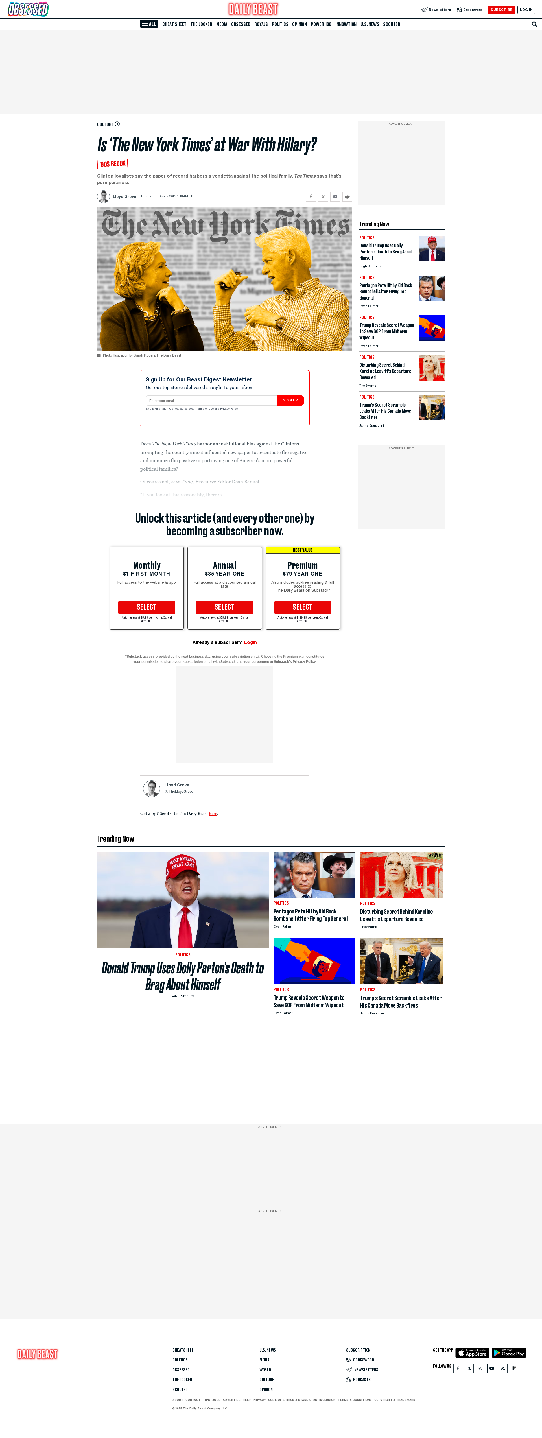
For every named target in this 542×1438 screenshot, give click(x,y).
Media (221, 24)
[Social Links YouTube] (491, 1369)
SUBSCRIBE (501, 10)
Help (247, 1400)
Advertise (232, 1400)
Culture (266, 1380)
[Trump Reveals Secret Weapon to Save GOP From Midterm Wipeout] (432, 339)
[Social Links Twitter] (469, 1369)
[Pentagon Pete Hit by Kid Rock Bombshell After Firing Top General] (432, 299)
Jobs (216, 1400)
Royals (261, 24)
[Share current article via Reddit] (347, 197)
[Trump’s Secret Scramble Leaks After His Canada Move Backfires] (432, 418)
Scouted (391, 24)
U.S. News (369, 24)
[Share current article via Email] (335, 197)
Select (147, 607)
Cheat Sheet (174, 24)
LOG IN (526, 10)
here (213, 813)
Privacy (259, 1400)
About (177, 1400)
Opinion (299, 24)
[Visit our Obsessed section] (46, 9)
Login (250, 642)
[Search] (534, 24)
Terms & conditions (355, 1400)
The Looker (201, 24)
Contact (192, 1400)
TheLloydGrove (181, 792)
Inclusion (327, 1400)
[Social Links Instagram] (480, 1369)
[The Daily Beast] (253, 9)
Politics (280, 24)
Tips (206, 1400)
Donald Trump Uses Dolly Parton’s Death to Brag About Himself (183, 976)
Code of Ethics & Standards (292, 1400)
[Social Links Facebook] (457, 1369)
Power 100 (321, 24)
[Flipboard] (514, 1369)
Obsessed (240, 24)
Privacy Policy (229, 409)
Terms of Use (205, 409)
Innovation (346, 24)
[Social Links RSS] (503, 1369)
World (265, 1370)
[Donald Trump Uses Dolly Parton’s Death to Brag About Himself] (432, 259)
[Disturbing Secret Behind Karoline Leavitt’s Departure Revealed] (432, 379)
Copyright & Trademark (395, 1400)
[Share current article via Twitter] (323, 197)
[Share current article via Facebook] (311, 197)
